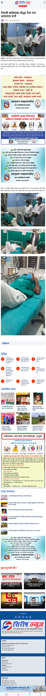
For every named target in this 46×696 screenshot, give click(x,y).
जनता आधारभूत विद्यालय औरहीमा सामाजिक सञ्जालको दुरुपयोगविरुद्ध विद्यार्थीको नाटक (7, 429)
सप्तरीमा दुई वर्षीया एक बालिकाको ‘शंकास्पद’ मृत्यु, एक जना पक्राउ (38, 428)
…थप (22, 633)
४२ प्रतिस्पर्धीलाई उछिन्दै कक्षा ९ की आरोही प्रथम (7, 407)
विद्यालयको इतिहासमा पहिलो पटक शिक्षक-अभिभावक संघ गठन (22, 428)
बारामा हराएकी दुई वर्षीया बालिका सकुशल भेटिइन (38, 408)
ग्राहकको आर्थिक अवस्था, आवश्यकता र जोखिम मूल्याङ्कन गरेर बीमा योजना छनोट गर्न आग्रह (22, 410)
